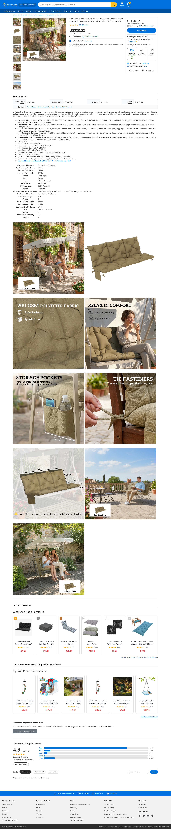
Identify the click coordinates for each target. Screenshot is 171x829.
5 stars (41, 748)
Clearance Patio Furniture (53, 15)
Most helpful (53, 772)
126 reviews (85, 25)
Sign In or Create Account (65, 793)
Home (15, 15)
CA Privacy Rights (110, 811)
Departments (10, 11)
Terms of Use (108, 804)
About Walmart (7, 804)
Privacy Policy (109, 808)
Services (20, 11)
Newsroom (5, 811)
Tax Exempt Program (77, 820)
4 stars (41, 750)
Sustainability (6, 817)
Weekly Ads (113, 793)
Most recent (25, 772)
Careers (76, 11)
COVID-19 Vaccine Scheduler (80, 804)
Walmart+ (39, 814)
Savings (28, 11)
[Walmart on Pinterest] (152, 815)
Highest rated (39, 772)
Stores (38, 808)
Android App (142, 808)
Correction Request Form (25, 731)
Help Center (84, 793)
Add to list (135, 70)
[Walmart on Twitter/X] (144, 815)
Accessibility (74, 814)
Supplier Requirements (9, 820)
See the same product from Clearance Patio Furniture (139, 657)
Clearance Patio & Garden (36, 15)
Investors (5, 814)
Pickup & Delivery (55, 11)
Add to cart (141, 30)
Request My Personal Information (115, 814)
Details (144, 66)
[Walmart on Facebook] (139, 815)
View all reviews (20, 764)
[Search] (114, 4)
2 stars (41, 755)
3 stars (41, 753)
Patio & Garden (22, 15)
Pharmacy (67, 11)
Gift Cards (39, 817)
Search (154, 772)
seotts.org (88, 41)
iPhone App (142, 804)
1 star (41, 758)
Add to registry (149, 70)
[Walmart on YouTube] (148, 815)
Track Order (99, 793)
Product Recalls (75, 817)
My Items (85, 11)
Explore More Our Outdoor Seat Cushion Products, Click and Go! (44, 160)
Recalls (72, 811)
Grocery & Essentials (40, 11)
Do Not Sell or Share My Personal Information (119, 817)
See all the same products (149, 716)
